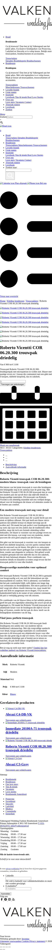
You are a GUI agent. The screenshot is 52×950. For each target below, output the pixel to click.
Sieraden (21, 138)
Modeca (9, 809)
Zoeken (9, 109)
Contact (28, 102)
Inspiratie (10, 95)
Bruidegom (10, 63)
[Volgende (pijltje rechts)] (4, 949)
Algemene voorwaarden (11, 941)
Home (2, 301)
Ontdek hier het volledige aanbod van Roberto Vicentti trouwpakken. (23, 649)
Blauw (13, 694)
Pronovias (10, 799)
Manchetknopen (25, 145)
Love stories (11, 792)
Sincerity (9, 804)
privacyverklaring (12, 869)
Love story (11, 102)
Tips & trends (21, 155)
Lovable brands (12, 90)
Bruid (8, 37)
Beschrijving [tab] (11, 464)
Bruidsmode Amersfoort (16, 794)
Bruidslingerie (32, 138)
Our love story (12, 784)
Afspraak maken (13, 104)
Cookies (25, 941)
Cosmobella (11, 811)
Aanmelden (5, 894)
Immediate (10, 814)
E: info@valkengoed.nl (18, 826)
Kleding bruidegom (15, 301)
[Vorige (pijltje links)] (1, 949)
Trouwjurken (11, 138)
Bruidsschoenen (13, 140)
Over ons (10, 100)
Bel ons (43, 183)
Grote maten (11, 92)
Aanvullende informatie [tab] (16, 467)
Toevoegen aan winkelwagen (12, 384)
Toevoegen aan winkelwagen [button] (18, 720)
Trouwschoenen (40, 145)
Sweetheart (10, 801)
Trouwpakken (12, 145)
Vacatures (20, 102)
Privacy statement (37, 941)
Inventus (25, 939)
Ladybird (10, 806)
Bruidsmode (11, 779)
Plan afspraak (20, 183)
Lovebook (10, 107)
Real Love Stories (35, 155)
